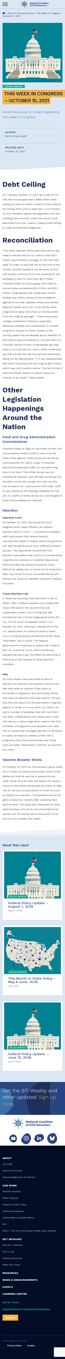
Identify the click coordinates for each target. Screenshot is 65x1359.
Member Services (12, 1191)
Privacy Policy (14, 1345)
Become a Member (13, 1245)
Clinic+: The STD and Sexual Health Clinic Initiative (29, 1230)
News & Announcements (20, 1279)
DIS (4, 1224)
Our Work (10, 1185)
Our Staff (7, 1164)
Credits (31, 1345)
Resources (10, 1273)
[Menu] (5, 4)
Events (8, 1286)
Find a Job (8, 1251)
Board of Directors (12, 1170)
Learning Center (15, 1293)
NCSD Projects (10, 1198)
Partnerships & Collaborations (18, 1217)
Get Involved (12, 1239)
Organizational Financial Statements (26, 1309)
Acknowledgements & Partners (19, 1177)
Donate (10, 1317)
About (7, 1158)
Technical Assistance (13, 1211)
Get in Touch (11, 1302)
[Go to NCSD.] (4, 13)
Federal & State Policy (14, 1204)
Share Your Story (11, 1264)
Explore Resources (12, 1258)
